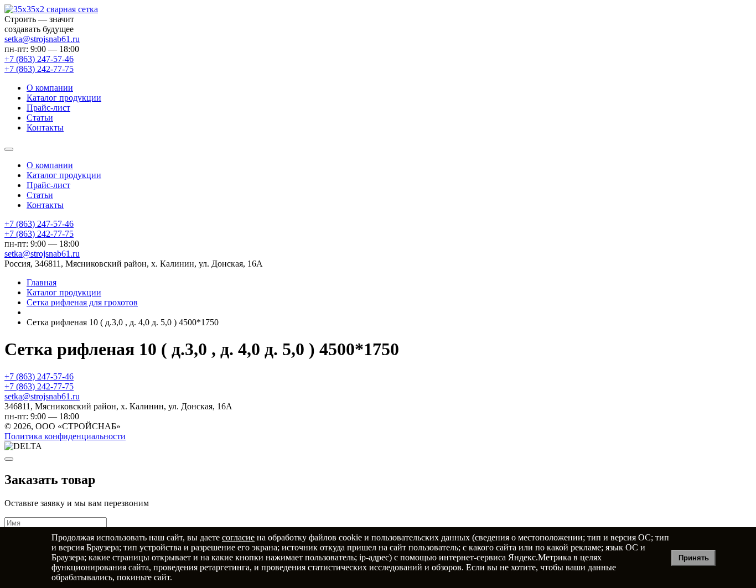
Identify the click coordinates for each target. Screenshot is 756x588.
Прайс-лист (48, 107)
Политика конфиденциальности (65, 436)
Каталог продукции (64, 97)
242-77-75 (39, 69)
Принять (694, 558)
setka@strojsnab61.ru (42, 39)
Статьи (40, 117)
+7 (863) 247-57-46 (39, 223)
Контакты (45, 127)
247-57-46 (39, 59)
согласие (238, 537)
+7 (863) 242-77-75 (39, 233)
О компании (50, 87)
